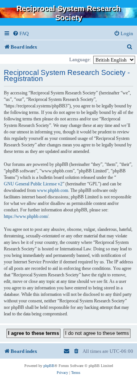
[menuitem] (21, 33)
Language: (80, 59)
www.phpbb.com (52, 190)
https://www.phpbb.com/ (26, 216)
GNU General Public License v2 (33, 184)
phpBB (48, 366)
